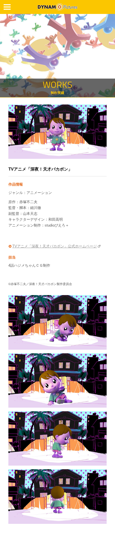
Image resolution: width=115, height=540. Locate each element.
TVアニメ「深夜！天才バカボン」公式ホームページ (54, 246)
